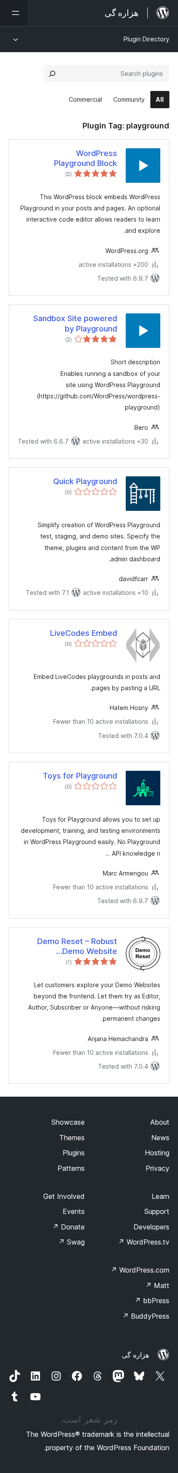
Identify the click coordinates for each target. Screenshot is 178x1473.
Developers (151, 1227)
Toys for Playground (80, 775)
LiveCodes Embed (83, 633)
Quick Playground (85, 481)
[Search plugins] (52, 73)
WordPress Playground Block (85, 158)
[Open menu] (14, 13)
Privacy (157, 1168)
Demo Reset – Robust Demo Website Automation (77, 947)
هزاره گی (135, 1355)
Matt (157, 1285)
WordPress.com (140, 1270)
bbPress (151, 1300)
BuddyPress (145, 1316)
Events (74, 1211)
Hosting (157, 1152)
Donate (68, 1227)
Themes (72, 1137)
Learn (160, 1196)
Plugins (74, 1152)
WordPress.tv (143, 1242)
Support (156, 1211)
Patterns (71, 1168)
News (160, 1137)
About (159, 1122)
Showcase (68, 1122)
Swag (71, 1242)
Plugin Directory (146, 39)
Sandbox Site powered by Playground (75, 323)
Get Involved (64, 1196)
